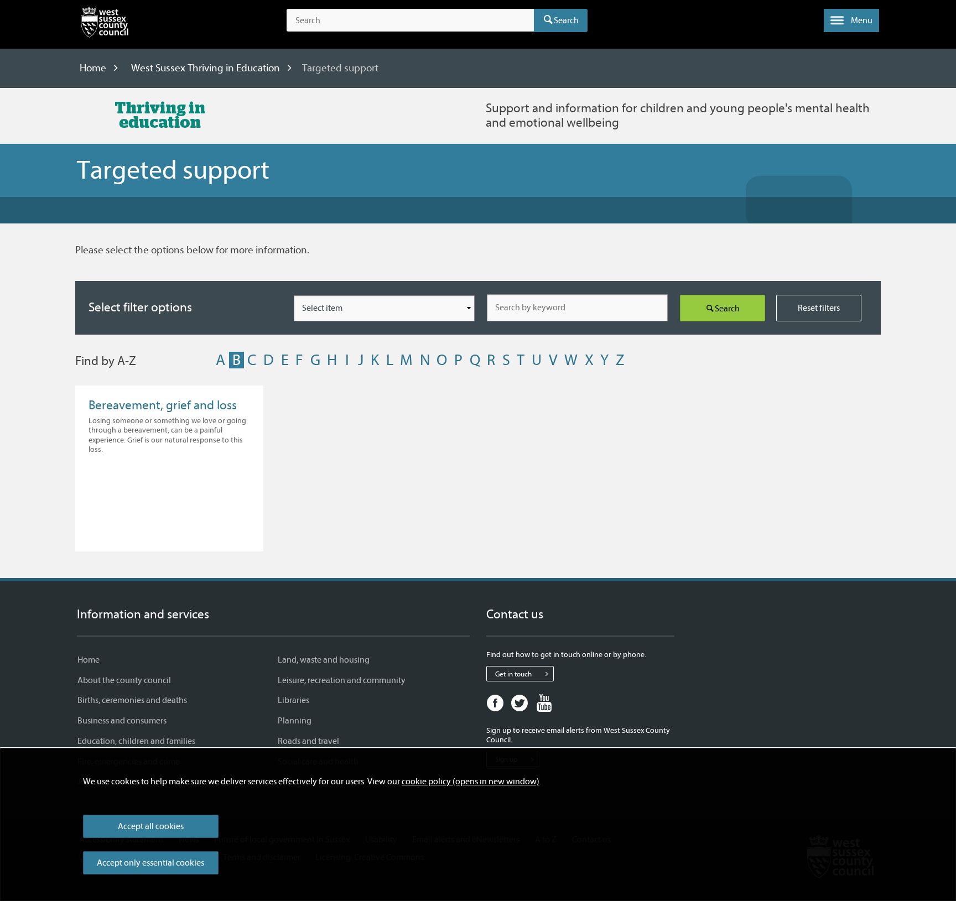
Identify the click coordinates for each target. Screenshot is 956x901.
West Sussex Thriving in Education (205, 68)
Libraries (293, 700)
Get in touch (513, 674)
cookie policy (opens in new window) (470, 782)
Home (93, 68)
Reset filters (819, 308)
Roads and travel (308, 741)
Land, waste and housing (324, 660)
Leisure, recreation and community (342, 680)
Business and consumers (122, 721)
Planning (294, 721)
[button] (851, 20)
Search (566, 20)
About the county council (124, 680)
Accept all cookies (151, 826)
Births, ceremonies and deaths (132, 700)
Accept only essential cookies (150, 863)
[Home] (104, 24)
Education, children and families (136, 741)
